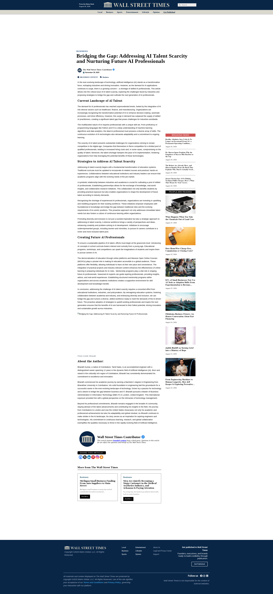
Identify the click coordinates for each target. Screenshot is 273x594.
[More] (101, 457)
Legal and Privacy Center (162, 551)
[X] (85, 457)
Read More (84, 499)
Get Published (169, 12)
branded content (119, 440)
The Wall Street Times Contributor (98, 70)
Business (109, 12)
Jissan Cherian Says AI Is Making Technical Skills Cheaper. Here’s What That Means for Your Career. (180, 180)
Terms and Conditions (93, 582)
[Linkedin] (89, 457)
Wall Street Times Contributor (119, 437)
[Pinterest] (93, 457)
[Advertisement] (136, 30)
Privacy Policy (114, 582)
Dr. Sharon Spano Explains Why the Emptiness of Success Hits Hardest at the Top (179, 154)
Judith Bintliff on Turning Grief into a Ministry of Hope (180, 349)
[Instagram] (97, 457)
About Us (156, 547)
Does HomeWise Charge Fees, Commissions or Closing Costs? (179, 249)
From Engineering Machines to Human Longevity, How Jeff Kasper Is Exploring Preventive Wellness (179, 383)
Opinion (156, 12)
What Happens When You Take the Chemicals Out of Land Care (180, 218)
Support (156, 554)
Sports (119, 12)
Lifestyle (145, 12)
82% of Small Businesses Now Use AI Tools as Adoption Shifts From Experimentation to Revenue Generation (180, 284)
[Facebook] (81, 457)
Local (100, 12)
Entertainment (132, 12)
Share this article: (92, 453)
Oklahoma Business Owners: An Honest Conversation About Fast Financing (180, 316)
